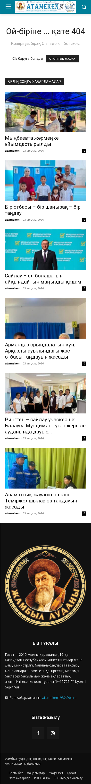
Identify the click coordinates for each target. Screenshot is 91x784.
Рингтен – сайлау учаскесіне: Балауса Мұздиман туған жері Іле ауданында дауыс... (45, 426)
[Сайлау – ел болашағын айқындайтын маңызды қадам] (45, 249)
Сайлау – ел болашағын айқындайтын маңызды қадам (43, 279)
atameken (12, 150)
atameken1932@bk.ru (59, 697)
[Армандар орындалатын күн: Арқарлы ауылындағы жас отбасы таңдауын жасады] (45, 318)
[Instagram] (53, 733)
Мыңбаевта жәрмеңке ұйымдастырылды (32, 141)
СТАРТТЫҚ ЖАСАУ (62, 58)
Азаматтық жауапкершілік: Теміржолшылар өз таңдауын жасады (41, 501)
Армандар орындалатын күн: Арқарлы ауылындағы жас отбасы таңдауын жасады (40, 351)
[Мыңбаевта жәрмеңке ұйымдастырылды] (45, 112)
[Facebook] (38, 733)
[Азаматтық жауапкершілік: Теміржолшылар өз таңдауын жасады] (45, 468)
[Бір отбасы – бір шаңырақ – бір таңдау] (45, 180)
